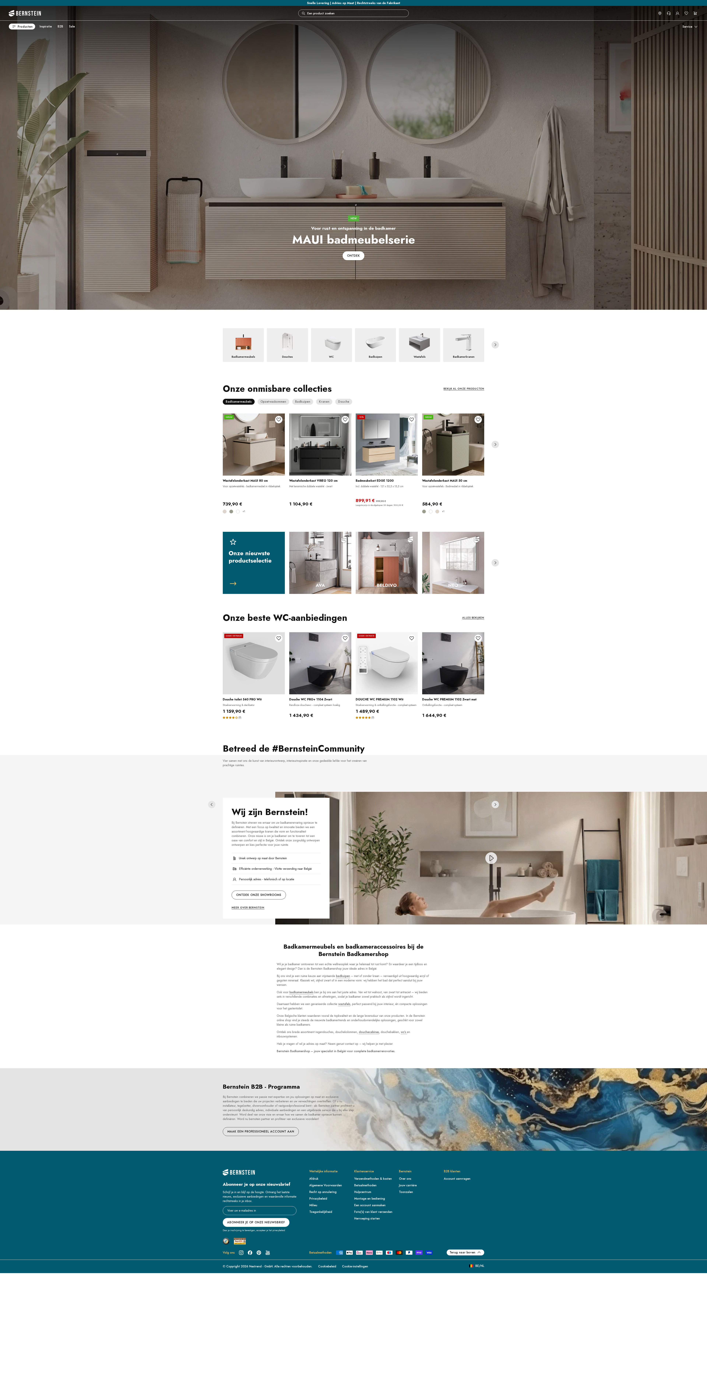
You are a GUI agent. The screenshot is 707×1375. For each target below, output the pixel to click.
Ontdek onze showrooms (258, 895)
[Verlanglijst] (686, 13)
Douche (343, 401)
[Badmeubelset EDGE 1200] (387, 444)
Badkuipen (302, 401)
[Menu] (18, 1344)
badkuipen (343, 976)
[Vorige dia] (211, 804)
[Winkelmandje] (695, 13)
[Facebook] (250, 1252)
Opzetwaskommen (273, 401)
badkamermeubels (301, 992)
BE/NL (479, 1266)
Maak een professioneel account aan (260, 1131)
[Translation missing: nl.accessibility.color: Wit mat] (238, 511)
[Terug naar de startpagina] (25, 13)
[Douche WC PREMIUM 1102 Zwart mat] (453, 663)
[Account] (677, 13)
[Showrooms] (660, 13)
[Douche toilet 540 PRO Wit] (254, 663)
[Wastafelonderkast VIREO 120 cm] (320, 444)
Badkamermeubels (239, 401)
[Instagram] (241, 1252)
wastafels (344, 1004)
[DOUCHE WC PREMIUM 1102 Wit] (387, 663)
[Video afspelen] (491, 858)
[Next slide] (495, 344)
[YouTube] (267, 1252)
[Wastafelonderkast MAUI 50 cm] (453, 444)
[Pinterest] (259, 1252)
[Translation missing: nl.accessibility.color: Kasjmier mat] (224, 511)
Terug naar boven (462, 1252)
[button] (230, 718)
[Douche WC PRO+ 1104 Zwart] (320, 663)
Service (687, 27)
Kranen (324, 401)
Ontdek (353, 256)
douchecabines (369, 1032)
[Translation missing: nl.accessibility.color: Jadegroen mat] (231, 511)
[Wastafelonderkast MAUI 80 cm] (254, 444)
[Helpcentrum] (669, 13)
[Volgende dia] (495, 804)
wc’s (404, 1032)
